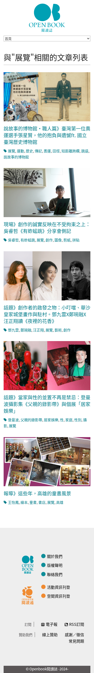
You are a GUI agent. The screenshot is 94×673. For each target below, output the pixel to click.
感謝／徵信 (74, 634)
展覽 (11, 150)
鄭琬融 (25, 329)
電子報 (51, 624)
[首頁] (47, 18)
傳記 (38, 150)
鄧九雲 (13, 329)
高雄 (59, 502)
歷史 (29, 150)
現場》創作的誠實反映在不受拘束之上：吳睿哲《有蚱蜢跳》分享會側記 (47, 227)
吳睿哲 (13, 239)
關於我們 (54, 556)
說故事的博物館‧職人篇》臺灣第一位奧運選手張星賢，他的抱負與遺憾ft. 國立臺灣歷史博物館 (47, 135)
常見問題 (76, 641)
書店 (42, 502)
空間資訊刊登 (58, 596)
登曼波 (13, 419)
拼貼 (76, 239)
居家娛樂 (51, 419)
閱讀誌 (29, 564)
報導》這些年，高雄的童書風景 (37, 493)
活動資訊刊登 (58, 587)
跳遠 (84, 150)
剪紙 (67, 239)
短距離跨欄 (70, 150)
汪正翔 (38, 329)
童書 (33, 502)
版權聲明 (54, 565)
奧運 (47, 150)
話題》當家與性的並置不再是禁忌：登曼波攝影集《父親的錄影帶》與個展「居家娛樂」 (47, 404)
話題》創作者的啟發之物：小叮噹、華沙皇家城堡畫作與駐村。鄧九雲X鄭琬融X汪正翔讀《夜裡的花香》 (47, 314)
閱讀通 (29, 595)
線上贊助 (50, 634)
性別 (77, 419)
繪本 (24, 502)
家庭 (69, 419)
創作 (49, 239)
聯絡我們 (54, 574)
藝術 (58, 329)
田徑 (56, 150)
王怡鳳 (13, 502)
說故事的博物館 (16, 156)
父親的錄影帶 (31, 419)
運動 (20, 150)
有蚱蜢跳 (27, 239)
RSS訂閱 (76, 624)
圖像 (58, 239)
